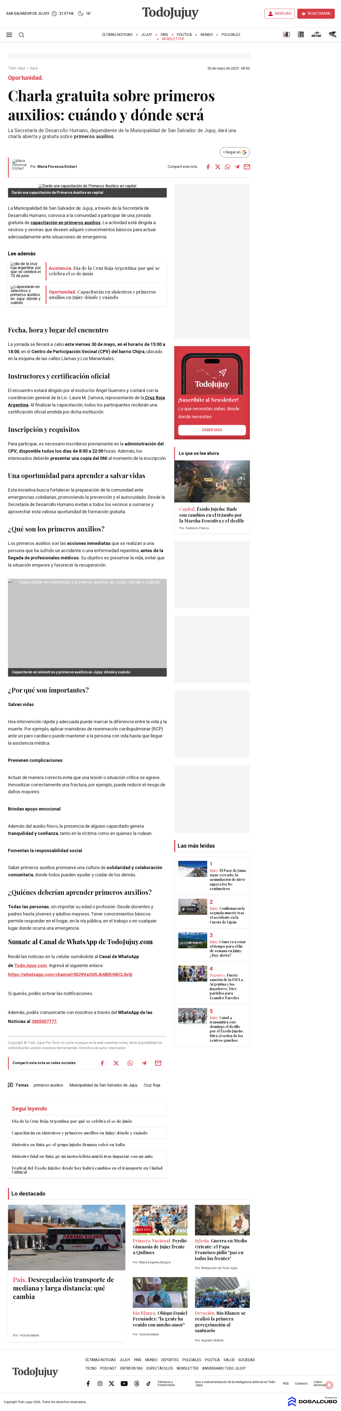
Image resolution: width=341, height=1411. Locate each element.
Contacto (301, 1383)
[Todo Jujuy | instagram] (100, 1383)
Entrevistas (131, 1368)
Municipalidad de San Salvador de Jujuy (103, 1085)
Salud (229, 1360)
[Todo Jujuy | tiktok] (148, 1383)
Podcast (108, 1368)
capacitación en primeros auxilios (65, 222)
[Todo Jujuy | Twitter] (111, 1383)
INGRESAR (283, 13)
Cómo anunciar (320, 1383)
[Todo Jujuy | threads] (137, 1383)
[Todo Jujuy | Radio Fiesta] (333, 36)
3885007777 (43, 1021)
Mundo (207, 34)
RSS (286, 1383)
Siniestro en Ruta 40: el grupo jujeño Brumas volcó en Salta (68, 1144)
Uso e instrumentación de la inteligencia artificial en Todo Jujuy (235, 1383)
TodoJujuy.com (30, 965)
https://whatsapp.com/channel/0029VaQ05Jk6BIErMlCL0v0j (70, 974)
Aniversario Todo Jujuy (224, 1368)
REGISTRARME (319, 13)
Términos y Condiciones (166, 1383)
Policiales (231, 34)
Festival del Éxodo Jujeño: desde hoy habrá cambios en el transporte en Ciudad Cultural (87, 1170)
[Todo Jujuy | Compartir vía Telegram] (237, 167)
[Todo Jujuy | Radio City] (301, 36)
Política (184, 34)
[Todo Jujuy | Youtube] (124, 1383)
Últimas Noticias (117, 34)
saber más (212, 430)
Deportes (170, 1360)
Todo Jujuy (17, 68)
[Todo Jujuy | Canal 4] (286, 36)
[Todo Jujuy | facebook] (88, 1383)
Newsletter (173, 39)
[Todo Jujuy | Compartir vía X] (218, 167)
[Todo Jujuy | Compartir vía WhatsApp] (227, 167)
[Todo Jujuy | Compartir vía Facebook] (208, 167)
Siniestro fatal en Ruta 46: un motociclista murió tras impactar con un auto (82, 1156)
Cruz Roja (152, 1085)
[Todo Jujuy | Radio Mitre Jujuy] (316, 36)
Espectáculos (160, 1368)
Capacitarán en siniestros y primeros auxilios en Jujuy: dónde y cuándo (80, 1132)
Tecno (91, 1368)
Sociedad (246, 1360)
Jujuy (146, 34)
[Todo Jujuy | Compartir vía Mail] (247, 167)
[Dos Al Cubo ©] (312, 1405)
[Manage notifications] (329, 1385)
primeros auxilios (48, 1085)
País (164, 34)
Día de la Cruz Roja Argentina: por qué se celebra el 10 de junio (72, 1121)
